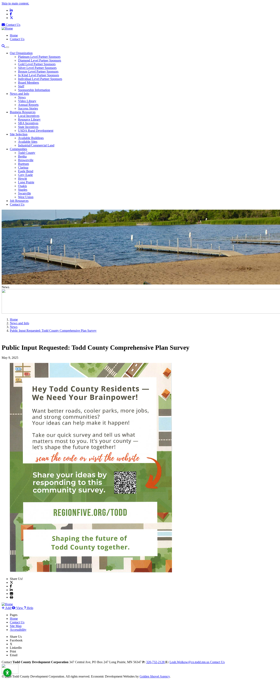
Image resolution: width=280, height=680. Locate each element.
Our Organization (21, 53)
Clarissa (23, 167)
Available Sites (27, 141)
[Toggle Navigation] (7, 47)
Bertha (22, 156)
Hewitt (22, 178)
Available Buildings (31, 138)
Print (13, 651)
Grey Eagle (25, 175)
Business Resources (22, 112)
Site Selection (18, 134)
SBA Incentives (28, 123)
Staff (21, 86)
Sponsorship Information (34, 90)
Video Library (27, 101)
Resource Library (29, 119)
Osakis (22, 186)
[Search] (4, 46)
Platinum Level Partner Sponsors (39, 56)
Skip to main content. (15, 3)
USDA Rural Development (35, 130)
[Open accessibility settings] (7, 673)
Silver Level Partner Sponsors (37, 68)
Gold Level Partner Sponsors (37, 64)
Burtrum (23, 164)
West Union (25, 197)
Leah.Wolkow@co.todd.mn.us (190, 662)
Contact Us (12, 24)
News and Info (19, 93)
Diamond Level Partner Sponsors (39, 60)
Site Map (16, 626)
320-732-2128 (155, 662)
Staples (22, 189)
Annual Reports (28, 104)
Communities (18, 149)
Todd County (26, 152)
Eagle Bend (25, 171)
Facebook (16, 640)
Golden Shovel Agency (155, 676)
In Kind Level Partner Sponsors (38, 75)
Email (13, 655)
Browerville (25, 160)
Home (14, 35)
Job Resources (19, 200)
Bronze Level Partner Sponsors (38, 71)
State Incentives (28, 127)
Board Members (28, 82)
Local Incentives (28, 116)
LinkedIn (16, 647)
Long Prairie (26, 182)
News (22, 97)
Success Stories (28, 108)
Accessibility (18, 629)
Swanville (24, 193)
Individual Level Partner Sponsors (40, 79)
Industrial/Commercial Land (36, 145)
